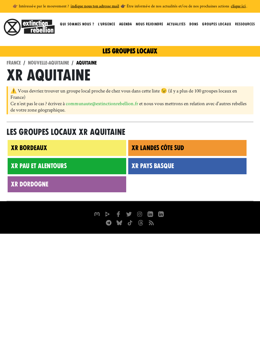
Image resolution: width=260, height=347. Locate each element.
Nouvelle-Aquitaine (48, 63)
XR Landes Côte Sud (158, 148)
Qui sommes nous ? (77, 24)
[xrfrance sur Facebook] (118, 213)
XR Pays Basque (153, 166)
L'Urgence (106, 24)
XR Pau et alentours (39, 166)
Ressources (245, 24)
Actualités (176, 24)
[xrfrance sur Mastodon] (97, 213)
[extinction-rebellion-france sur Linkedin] (150, 213)
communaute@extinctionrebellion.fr (102, 103)
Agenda (125, 24)
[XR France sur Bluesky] (119, 222)
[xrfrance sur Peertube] (107, 213)
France (14, 63)
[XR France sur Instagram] (108, 222)
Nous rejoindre (149, 24)
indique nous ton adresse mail (95, 7)
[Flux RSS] (151, 222)
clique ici (238, 7)
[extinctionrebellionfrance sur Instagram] (139, 213)
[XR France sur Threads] (140, 222)
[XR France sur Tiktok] (130, 222)
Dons (193, 24)
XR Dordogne (29, 184)
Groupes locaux (216, 24)
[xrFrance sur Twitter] (129, 213)
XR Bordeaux (29, 148)
